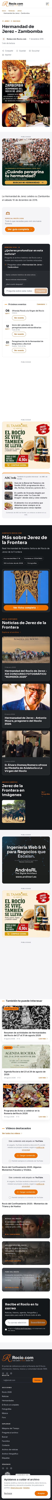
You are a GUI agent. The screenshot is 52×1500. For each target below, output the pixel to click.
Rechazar (8, 1493)
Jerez (19, 11)
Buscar (5, 1437)
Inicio (4, 11)
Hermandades (8, 1400)
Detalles (26, 1488)
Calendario (41, 304)
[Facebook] (3, 1373)
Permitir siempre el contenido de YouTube (27, 1161)
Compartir (9, 51)
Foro (4, 1417)
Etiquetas (6, 1458)
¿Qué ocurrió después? (14, 284)
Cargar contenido (27, 1156)
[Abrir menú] (47, 4)
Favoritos (6, 1441)
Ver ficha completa (24, 607)
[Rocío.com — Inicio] (12, 3)
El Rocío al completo (10, 1405)
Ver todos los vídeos (11, 1133)
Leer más (42, 1039)
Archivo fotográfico (10, 1454)
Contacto (6, 1445)
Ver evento (20, 318)
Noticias (12, 11)
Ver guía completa (18, 229)
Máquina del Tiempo (10, 1428)
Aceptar (41, 1493)
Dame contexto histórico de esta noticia (20, 275)
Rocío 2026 (7, 1392)
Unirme (37, 1380)
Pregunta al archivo (10, 1433)
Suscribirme (38, 1322)
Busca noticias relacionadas (16, 279)
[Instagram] (11, 1373)
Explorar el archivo (10, 632)
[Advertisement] (26, 389)
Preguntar (40, 291)
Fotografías (6, 1409)
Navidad (16, 21)
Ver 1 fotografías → (45, 794)
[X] (7, 1373)
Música (5, 1413)
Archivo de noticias (10, 1449)
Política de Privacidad (23, 1329)
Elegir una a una (16, 1488)
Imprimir (8, 55)
